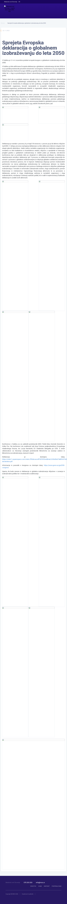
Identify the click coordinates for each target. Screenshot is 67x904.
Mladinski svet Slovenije (10, 1)
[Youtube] (62, 2)
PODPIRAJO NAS (56, 886)
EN (19, 1)
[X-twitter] (59, 2)
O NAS (40, 886)
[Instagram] (57, 2)
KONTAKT (47, 886)
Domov (3, 23)
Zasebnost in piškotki (27, 894)
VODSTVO (33, 886)
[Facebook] (54, 2)
